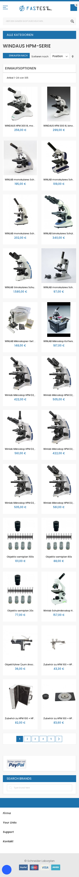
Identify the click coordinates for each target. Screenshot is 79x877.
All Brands (71, 778)
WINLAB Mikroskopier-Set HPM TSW (25, 341)
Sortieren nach (40, 56)
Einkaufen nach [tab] (18, 55)
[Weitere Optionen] (16, 763)
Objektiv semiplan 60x (59, 556)
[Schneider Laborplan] (35, 8)
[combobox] (39, 21)
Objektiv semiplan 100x (20, 556)
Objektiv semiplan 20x (20, 610)
